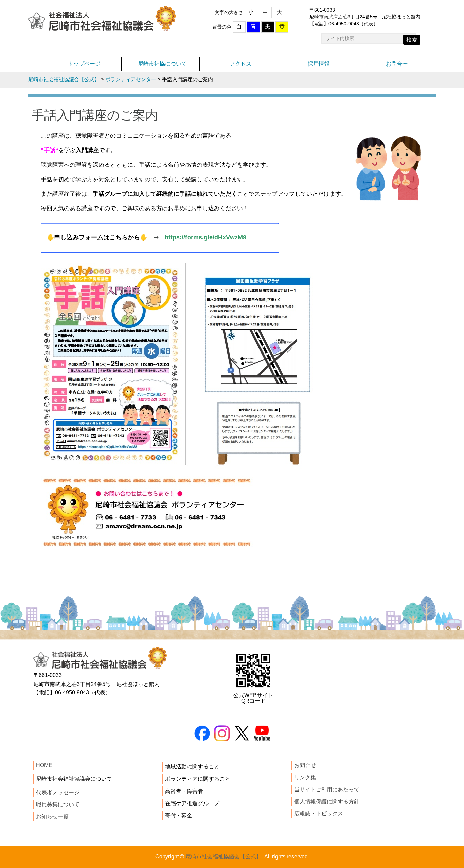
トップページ (84, 64)
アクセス (240, 64)
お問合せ (397, 64)
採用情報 (318, 64)
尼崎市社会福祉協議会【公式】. (224, 857)
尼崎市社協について (162, 64)
